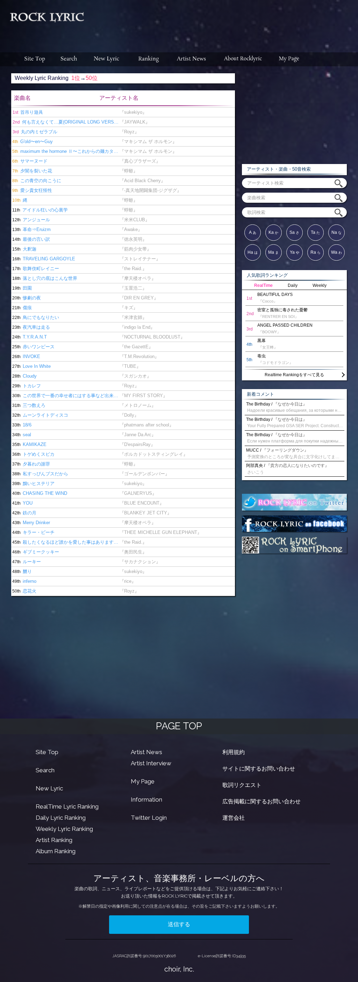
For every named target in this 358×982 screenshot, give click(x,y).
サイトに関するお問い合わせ (258, 768)
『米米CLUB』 (135, 219)
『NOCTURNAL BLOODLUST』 (152, 337)
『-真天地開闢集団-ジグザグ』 (150, 190)
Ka (273, 232)
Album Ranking (56, 851)
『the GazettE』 (136, 346)
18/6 (21, 424)
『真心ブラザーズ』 (140, 161)
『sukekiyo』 (133, 112)
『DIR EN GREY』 (139, 297)
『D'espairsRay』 (137, 444)
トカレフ (26, 385)
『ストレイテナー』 (140, 258)
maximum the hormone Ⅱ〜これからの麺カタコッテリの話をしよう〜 (65, 151)
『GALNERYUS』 (138, 493)
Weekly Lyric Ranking (64, 828)
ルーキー (26, 561)
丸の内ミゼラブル (35, 131)
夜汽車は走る (30, 327)
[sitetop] (34, 59)
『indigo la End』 (137, 327)
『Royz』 (129, 131)
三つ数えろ (28, 405)
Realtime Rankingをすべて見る (294, 374)
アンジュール (30, 219)
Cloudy (24, 376)
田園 (21, 288)
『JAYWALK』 (135, 122)
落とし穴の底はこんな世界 (44, 278)
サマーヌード (29, 161)
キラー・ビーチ (33, 532)
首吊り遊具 (28, 112)
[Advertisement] (223, 22)
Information (146, 799)
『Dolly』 (129, 415)
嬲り (21, 571)
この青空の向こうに (36, 180)
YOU (22, 503)
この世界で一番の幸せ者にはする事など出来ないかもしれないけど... (65, 395)
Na (336, 232)
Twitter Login (149, 817)
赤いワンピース (33, 346)
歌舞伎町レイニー (35, 268)
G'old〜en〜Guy (32, 141)
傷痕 (21, 307)
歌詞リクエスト (242, 785)
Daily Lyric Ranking (61, 817)
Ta (315, 232)
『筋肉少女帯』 (135, 249)
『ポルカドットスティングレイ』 (154, 454)
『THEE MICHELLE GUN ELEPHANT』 (161, 532)
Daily (293, 285)
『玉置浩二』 (133, 288)
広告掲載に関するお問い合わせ (261, 801)
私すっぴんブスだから (39, 473)
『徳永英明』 (133, 239)
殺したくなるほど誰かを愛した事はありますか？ (65, 542)
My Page (143, 781)
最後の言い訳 (30, 239)
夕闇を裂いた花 (31, 170)
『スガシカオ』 (135, 376)
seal (21, 434)
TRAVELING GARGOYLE (43, 258)
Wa (336, 252)
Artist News (146, 752)
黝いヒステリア (33, 483)
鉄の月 (23, 512)
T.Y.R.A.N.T (29, 337)
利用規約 (233, 752)
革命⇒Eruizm (31, 229)
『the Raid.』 (133, 268)
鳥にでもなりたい (35, 317)
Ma (273, 252)
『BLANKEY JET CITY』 (146, 512)
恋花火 (23, 591)
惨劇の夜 (26, 297)
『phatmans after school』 (147, 424)
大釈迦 (23, 249)
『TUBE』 (130, 366)
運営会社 (233, 817)
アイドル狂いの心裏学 (39, 210)
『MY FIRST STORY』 (143, 395)
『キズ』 (129, 307)
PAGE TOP (179, 726)
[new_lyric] (107, 59)
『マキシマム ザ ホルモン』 (148, 141)
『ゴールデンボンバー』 (145, 473)
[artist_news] (192, 59)
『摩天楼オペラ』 (138, 278)
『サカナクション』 (140, 561)
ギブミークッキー (35, 552)
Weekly (320, 285)
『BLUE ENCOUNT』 (142, 503)
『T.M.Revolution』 (139, 356)
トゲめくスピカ (33, 454)
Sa (294, 232)
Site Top (47, 752)
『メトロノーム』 (138, 405)
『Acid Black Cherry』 (142, 180)
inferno (23, 581)
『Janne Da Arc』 (138, 434)
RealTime (263, 285)
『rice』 (128, 581)
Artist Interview (151, 763)
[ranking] (149, 59)
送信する (179, 924)
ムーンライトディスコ (39, 415)
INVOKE (25, 356)
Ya (294, 252)
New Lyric (49, 788)
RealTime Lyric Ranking (67, 806)
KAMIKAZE (28, 444)
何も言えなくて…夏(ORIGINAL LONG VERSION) (66, 122)
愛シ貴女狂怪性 (31, 190)
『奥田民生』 (133, 552)
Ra (315, 252)
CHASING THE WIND (39, 493)
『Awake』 (131, 229)
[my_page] (289, 59)
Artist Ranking (54, 839)
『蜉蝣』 (129, 170)
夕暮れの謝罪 (30, 464)
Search (45, 770)
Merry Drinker (30, 522)
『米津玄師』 (133, 317)
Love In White (31, 366)
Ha (253, 252)
